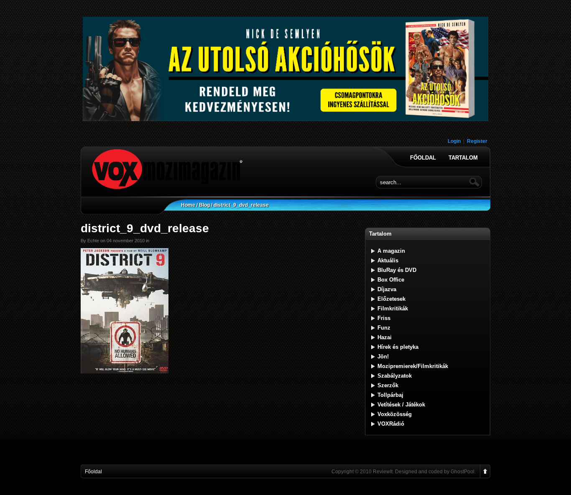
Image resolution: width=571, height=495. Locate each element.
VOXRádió (390, 424)
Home (188, 205)
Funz (383, 328)
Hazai (384, 337)
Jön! (383, 356)
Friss (383, 318)
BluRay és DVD (396, 270)
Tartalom (463, 158)
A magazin (391, 251)
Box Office (390, 280)
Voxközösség (394, 414)
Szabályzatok (394, 376)
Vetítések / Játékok (401, 404)
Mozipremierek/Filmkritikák (412, 366)
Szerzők (387, 385)
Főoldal (423, 158)
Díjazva (386, 289)
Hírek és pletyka (397, 347)
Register (477, 141)
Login (454, 141)
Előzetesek (391, 299)
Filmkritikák (392, 308)
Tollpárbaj (390, 395)
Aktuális (387, 260)
